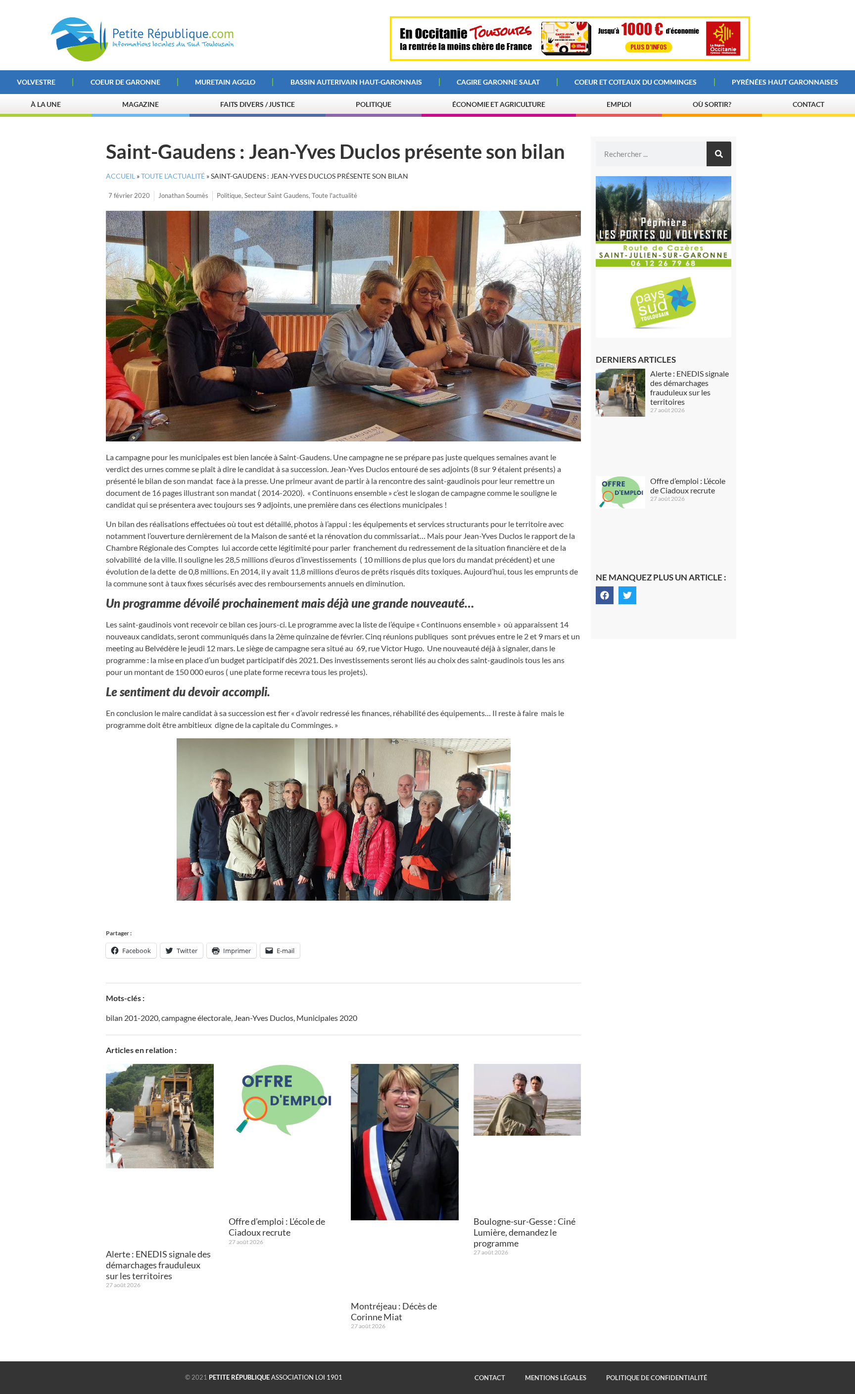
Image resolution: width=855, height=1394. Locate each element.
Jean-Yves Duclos (263, 1017)
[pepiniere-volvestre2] (663, 264)
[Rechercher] (719, 154)
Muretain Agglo (225, 82)
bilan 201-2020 (132, 1017)
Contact (808, 104)
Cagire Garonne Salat (498, 82)
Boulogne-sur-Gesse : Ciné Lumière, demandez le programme (524, 1232)
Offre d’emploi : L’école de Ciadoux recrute (277, 1227)
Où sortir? (712, 104)
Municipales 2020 (326, 1017)
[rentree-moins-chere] (570, 58)
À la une (46, 104)
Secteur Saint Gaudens (276, 195)
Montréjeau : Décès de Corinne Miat (394, 1311)
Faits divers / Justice (257, 104)
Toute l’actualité (173, 176)
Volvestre (36, 82)
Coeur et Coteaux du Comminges (635, 82)
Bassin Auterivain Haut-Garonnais (356, 82)
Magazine (140, 104)
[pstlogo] (663, 334)
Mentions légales (555, 1378)
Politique (373, 104)
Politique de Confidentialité (656, 1378)
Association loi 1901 (275, 1377)
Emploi (619, 104)
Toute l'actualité (334, 195)
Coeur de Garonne (125, 82)
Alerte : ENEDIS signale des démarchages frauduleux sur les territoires (158, 1265)
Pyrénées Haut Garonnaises (785, 82)
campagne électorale (196, 1017)
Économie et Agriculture (498, 104)
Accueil (120, 176)
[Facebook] (605, 595)
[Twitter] (627, 595)
